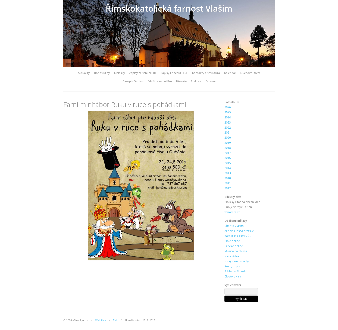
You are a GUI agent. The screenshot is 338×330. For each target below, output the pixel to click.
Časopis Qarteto (133, 81)
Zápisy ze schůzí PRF (143, 73)
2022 (227, 128)
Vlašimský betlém (160, 81)
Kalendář (230, 73)
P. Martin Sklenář (235, 271)
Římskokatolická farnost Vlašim (169, 8)
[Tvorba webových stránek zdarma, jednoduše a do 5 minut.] (87, 321)
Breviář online (233, 246)
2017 (227, 153)
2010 (227, 178)
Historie (181, 81)
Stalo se (196, 81)
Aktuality (84, 73)
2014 (227, 168)
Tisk (115, 320)
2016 (227, 158)
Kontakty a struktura (206, 73)
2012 (227, 188)
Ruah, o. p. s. (232, 266)
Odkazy (210, 81)
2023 (227, 122)
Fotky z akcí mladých (237, 261)
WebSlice (100, 320)
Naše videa (231, 256)
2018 (227, 148)
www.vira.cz (232, 212)
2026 (227, 107)
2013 (227, 173)
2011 (227, 183)
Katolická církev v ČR (237, 236)
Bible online (232, 241)
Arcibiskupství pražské (239, 231)
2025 (227, 112)
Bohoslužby (102, 73)
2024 (227, 117)
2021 (227, 132)
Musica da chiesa (235, 251)
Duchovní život (250, 73)
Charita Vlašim (234, 226)
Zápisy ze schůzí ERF (174, 73)
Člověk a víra (232, 276)
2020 (227, 138)
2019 (227, 143)
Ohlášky (119, 73)
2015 (227, 163)
